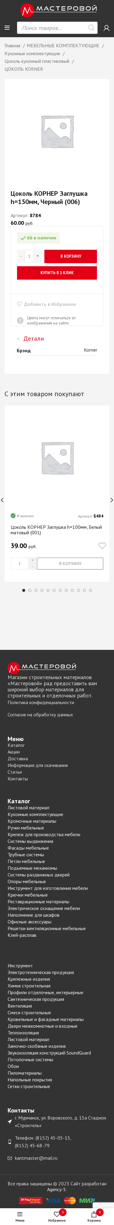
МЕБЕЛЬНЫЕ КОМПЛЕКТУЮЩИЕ (64, 45)
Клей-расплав (22, 935)
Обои (13, 1066)
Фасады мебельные (28, 848)
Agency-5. (57, 1189)
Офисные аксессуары (29, 921)
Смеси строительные (29, 1012)
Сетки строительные (29, 1086)
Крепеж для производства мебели (44, 834)
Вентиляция (20, 1005)
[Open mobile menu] (7, 28)
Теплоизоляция (23, 1032)
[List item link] (57, 703)
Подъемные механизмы (32, 868)
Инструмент (20, 965)
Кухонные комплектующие (33, 53)
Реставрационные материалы (38, 901)
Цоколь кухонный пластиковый (38, 61)
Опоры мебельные (27, 881)
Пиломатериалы (25, 1073)
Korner (90, 350)
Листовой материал (28, 807)
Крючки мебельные (28, 894)
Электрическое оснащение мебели (44, 908)
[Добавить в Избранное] (102, 546)
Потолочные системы (30, 1059)
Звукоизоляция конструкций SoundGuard (49, 1052)
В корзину (70, 256)
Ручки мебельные (26, 827)
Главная (13, 45)
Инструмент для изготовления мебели (48, 888)
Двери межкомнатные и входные (43, 1026)
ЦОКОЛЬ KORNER (24, 69)
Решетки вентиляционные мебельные (47, 928)
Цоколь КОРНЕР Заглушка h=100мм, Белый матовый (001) (56, 529)
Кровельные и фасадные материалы (46, 1019)
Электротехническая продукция (41, 972)
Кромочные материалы (32, 821)
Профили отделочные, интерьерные (45, 992)
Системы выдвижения (30, 841)
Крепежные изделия (29, 979)
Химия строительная (29, 985)
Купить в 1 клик (57, 272)
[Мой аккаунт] (106, 28)
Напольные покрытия (30, 1079)
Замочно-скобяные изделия (37, 1046)
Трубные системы (26, 854)
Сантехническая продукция (36, 999)
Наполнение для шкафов (34, 915)
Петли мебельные (26, 861)
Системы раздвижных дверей (39, 874)
